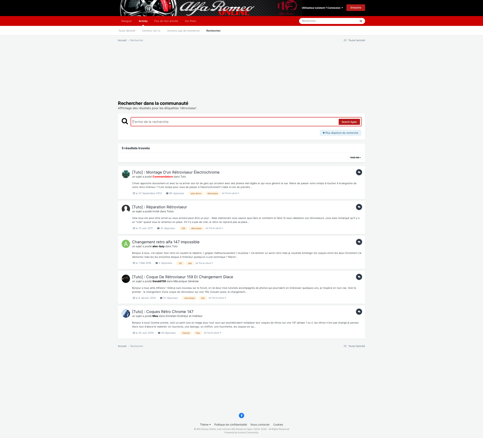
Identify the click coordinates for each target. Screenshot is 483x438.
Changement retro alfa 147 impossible (166, 242)
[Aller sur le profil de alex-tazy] (126, 244)
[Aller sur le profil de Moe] (126, 313)
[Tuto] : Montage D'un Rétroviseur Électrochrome (176, 172)
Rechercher (213, 30)
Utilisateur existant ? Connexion (321, 7)
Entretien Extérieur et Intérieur (184, 315)
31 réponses (167, 228)
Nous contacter (260, 424)
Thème (204, 424)
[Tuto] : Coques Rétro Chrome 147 (162, 311)
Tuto (183, 176)
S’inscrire (355, 7)
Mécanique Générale (186, 281)
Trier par (355, 157)
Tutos (170, 211)
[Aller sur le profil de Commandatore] (126, 174)
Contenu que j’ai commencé (183, 30)
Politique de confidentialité (230, 424)
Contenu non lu (151, 30)
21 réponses (170, 297)
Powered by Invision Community (241, 432)
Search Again (349, 121)
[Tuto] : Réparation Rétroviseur (159, 207)
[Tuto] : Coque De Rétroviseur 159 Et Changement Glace (182, 277)
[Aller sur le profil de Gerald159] (126, 279)
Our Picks (190, 20)
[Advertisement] (186, 74)
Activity (143, 20)
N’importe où (345, 20)
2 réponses (165, 262)
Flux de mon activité (166, 20)
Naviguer (126, 20)
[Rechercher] (361, 21)
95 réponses (176, 193)
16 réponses (168, 332)
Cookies (278, 424)
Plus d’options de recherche (341, 132)
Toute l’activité (126, 30)
